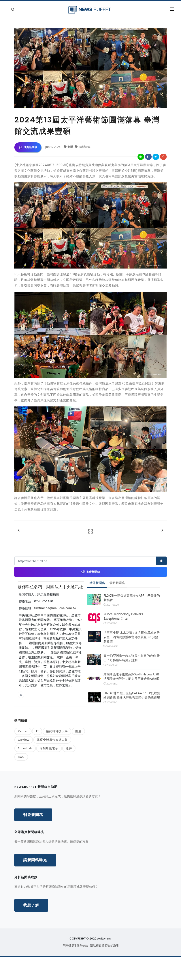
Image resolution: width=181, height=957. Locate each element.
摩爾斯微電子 (49, 748)
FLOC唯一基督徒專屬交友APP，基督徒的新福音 (132, 597)
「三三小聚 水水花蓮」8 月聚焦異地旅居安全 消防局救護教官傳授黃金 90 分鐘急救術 (132, 637)
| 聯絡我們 (112, 945)
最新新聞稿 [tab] (117, 583)
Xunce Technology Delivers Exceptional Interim (123, 616)
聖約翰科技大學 (57, 731)
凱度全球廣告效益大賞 (52, 740)
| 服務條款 (82, 945)
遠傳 (69, 748)
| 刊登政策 (68, 945)
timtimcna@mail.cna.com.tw (55, 608)
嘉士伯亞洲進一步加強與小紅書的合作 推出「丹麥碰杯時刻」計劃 (132, 657)
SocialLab (25, 748)
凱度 (78, 731)
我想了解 (31, 905)
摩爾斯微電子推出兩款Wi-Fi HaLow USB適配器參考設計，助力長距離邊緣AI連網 (131, 676)
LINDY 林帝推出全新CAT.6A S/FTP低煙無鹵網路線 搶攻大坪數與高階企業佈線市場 (132, 695)
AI (37, 731)
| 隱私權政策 (97, 945)
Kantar (23, 731)
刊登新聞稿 (33, 814)
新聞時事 (85, 147)
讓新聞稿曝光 (35, 859)
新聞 (71, 147)
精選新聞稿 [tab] (97, 583)
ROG (21, 757)
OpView (23, 740)
